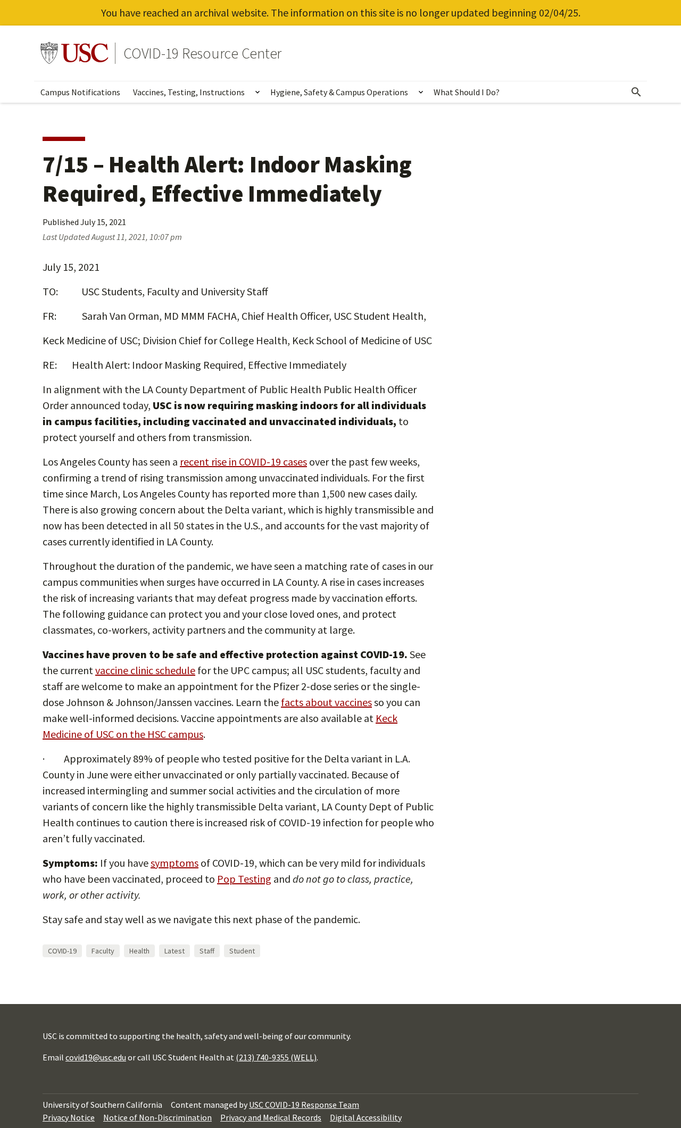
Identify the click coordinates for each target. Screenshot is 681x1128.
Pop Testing (244, 878)
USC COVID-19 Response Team (304, 1104)
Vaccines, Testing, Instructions (189, 92)
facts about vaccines (326, 702)
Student (242, 951)
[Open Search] (636, 92)
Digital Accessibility (366, 1117)
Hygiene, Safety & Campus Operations (339, 92)
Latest (174, 951)
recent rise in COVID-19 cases (243, 461)
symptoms (174, 862)
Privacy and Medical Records (270, 1117)
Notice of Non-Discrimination (157, 1117)
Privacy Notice (69, 1117)
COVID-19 (62, 951)
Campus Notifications (80, 92)
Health (139, 951)
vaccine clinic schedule (145, 670)
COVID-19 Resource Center (202, 53)
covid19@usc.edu (95, 1057)
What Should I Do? (467, 92)
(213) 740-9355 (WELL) (276, 1057)
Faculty (103, 951)
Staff (207, 951)
